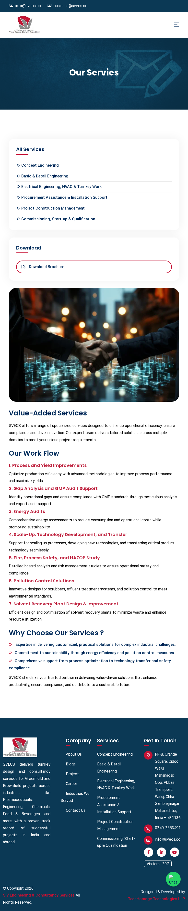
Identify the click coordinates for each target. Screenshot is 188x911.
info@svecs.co (167, 839)
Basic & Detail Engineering (44, 176)
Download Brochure (46, 266)
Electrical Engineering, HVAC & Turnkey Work (61, 186)
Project (72, 774)
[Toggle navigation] (176, 25)
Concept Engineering (40, 165)
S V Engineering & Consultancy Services (39, 895)
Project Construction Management (53, 208)
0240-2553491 (168, 827)
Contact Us (75, 810)
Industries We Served (75, 797)
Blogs (71, 764)
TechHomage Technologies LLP (156, 899)
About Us (74, 754)
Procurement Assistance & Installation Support (64, 197)
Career (71, 783)
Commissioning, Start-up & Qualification (58, 219)
